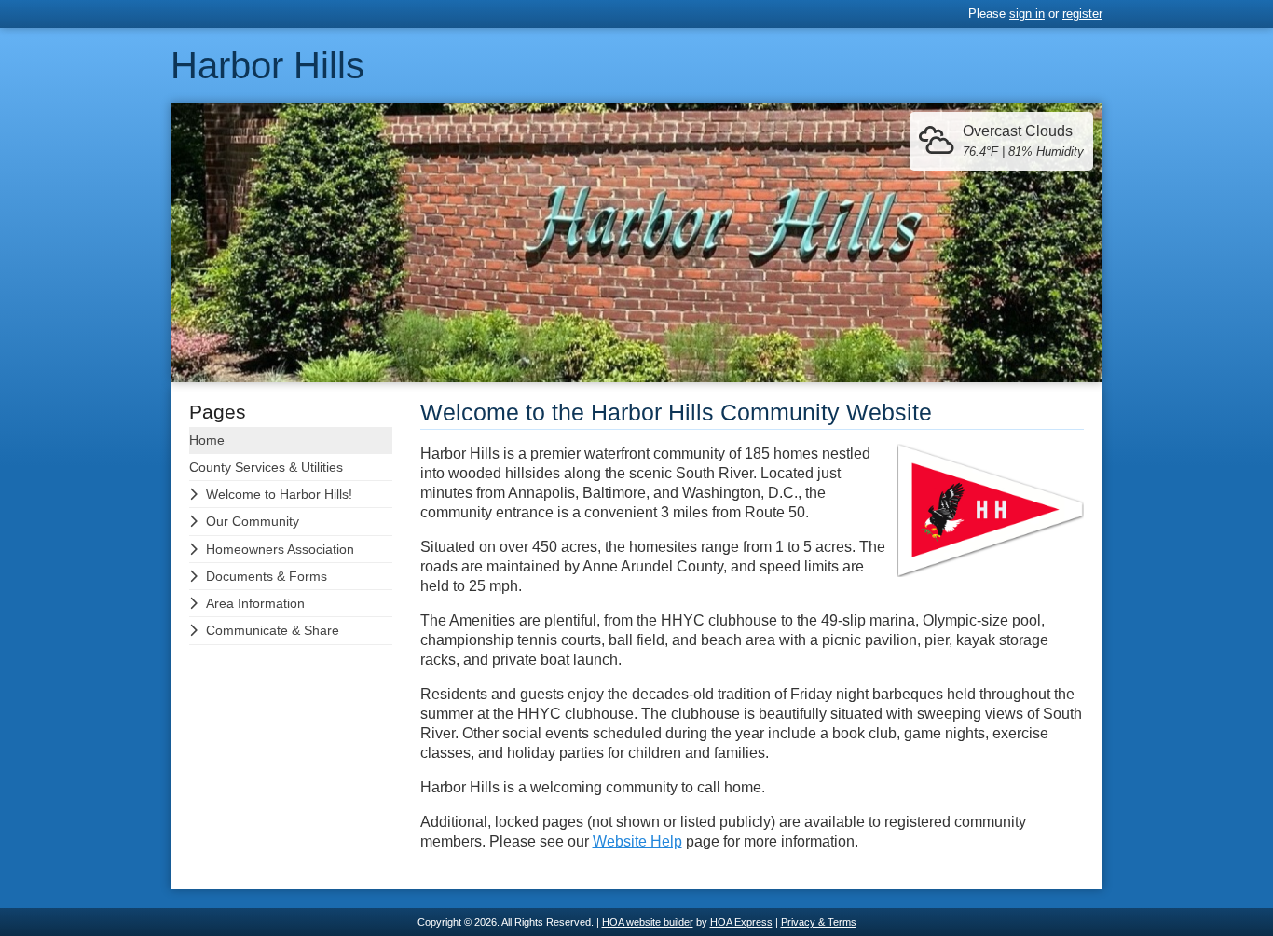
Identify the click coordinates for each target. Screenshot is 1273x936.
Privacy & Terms (818, 922)
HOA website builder (647, 922)
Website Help (637, 841)
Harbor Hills (267, 65)
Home (207, 440)
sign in (1027, 14)
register (1082, 14)
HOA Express (741, 922)
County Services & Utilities (266, 467)
